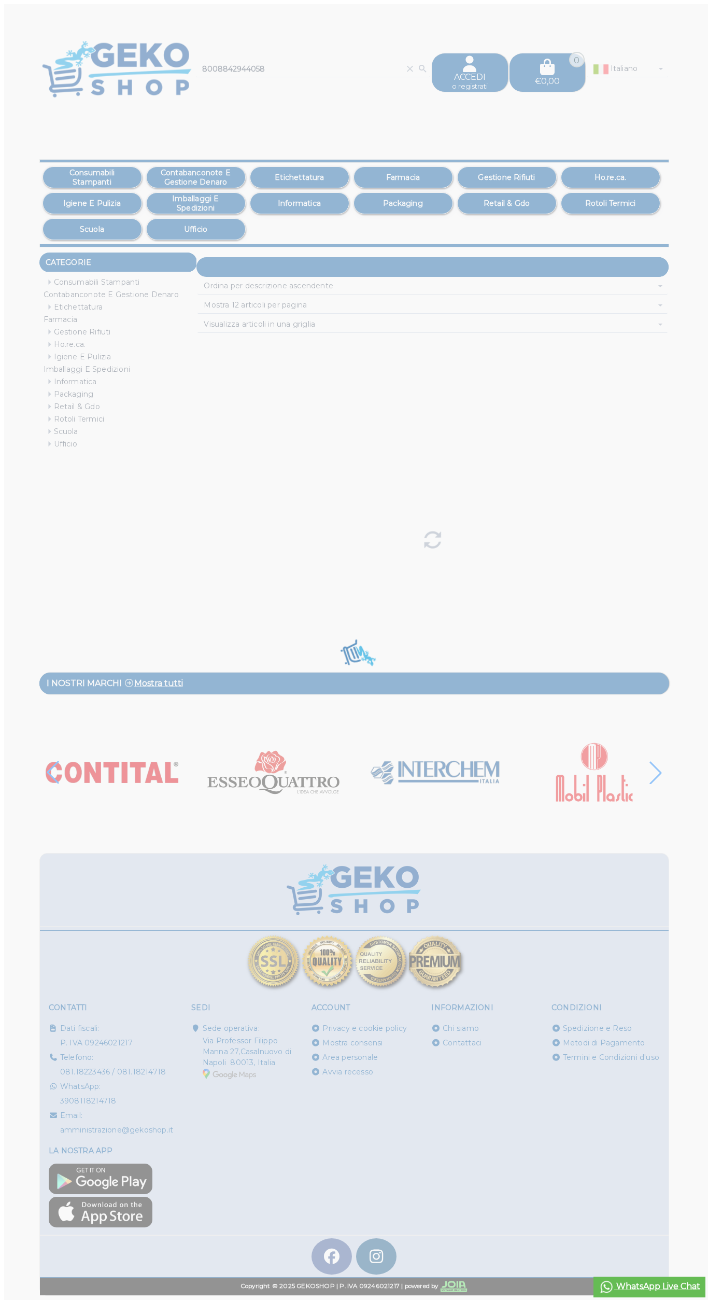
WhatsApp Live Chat (657, 1286)
